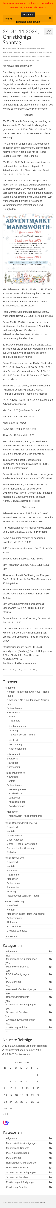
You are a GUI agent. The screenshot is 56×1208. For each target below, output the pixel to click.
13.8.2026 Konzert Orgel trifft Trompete (26, 1045)
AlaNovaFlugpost (13, 670)
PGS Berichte (47, 52)
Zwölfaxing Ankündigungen (11, 60)
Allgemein (33, 48)
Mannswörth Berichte (21, 52)
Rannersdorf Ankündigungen (12, 56)
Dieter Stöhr (11, 48)
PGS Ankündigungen (35, 52)
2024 (5, 670)
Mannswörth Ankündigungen (21, 959)
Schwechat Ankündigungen (21, 1004)
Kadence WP (41, 1202)
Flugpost (22, 670)
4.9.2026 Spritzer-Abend (18, 1054)
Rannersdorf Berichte (29, 56)
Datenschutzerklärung (28, 21)
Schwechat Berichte (43, 56)
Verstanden (28, 14)
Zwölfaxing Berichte (27, 60)
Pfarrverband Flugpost (33, 670)
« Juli (5, 1114)
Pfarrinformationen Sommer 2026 (23, 1050)
